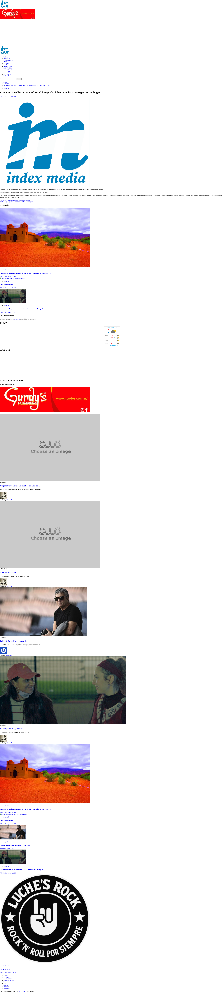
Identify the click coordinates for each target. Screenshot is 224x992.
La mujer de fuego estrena (12, 729)
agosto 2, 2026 (12, 312)
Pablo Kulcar (4, 276)
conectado (17, 319)
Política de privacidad (9, 76)
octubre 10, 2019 (11, 97)
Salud (5, 65)
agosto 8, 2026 (11, 848)
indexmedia (3, 97)
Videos (5, 983)
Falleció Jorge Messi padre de (13, 641)
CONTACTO (7, 74)
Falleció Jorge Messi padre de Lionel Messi (15, 845)
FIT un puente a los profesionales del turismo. (15, 200)
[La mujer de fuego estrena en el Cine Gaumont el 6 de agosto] (13, 302)
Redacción (6, 88)
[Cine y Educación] (13, 278)
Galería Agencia (8, 978)
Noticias (6, 975)
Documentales (7, 982)
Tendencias (7, 988)
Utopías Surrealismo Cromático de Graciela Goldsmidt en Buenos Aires (25, 273)
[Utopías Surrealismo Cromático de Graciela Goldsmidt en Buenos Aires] (45, 267)
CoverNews (22, 991)
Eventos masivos (8, 60)
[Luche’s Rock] (45, 963)
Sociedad (6, 986)
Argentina (10, 69)
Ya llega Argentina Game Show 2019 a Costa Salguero (16, 201)
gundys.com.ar (4, 384)
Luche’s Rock (5, 969)
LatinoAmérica (8, 68)
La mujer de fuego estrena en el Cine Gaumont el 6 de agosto (22, 309)
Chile (8, 71)
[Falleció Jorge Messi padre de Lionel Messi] (13, 839)
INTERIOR (7, 58)
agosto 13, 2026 (12, 276)
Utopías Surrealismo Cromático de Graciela (20, 486)
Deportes (6, 63)
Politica (6, 57)
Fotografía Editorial (9, 980)
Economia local (8, 66)
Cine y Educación (6, 284)
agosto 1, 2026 (12, 972)
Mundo (6, 61)
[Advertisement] (111, 32)
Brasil (8, 72)
